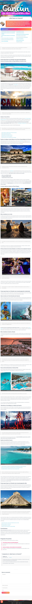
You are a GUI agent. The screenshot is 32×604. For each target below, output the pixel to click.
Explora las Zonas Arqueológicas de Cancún (7, 39)
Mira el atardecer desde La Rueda (21, 35)
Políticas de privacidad (21, 601)
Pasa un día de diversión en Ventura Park (22, 37)
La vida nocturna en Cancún (20, 32)
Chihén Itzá (11, 170)
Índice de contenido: (5, 29)
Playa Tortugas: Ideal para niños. (6, 133)
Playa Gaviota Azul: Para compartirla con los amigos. (9, 137)
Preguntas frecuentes (19, 41)
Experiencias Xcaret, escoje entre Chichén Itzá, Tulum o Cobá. (10, 522)
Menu (2, 601)
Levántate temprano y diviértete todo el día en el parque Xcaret (10, 468)
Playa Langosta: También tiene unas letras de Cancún (9, 132)
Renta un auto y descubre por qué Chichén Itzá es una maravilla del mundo (12, 467)
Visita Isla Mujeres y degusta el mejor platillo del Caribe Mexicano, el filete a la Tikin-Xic (14, 466)
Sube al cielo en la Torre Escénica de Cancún (22, 34)
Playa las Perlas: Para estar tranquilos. (7, 136)
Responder (10, 557)
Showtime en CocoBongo (19, 38)
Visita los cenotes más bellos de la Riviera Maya (8, 526)
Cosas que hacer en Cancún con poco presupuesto (8, 31)
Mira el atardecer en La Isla (20, 31)
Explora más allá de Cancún (20, 40)
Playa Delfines (16, 84)
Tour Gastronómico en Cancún (6, 525)
